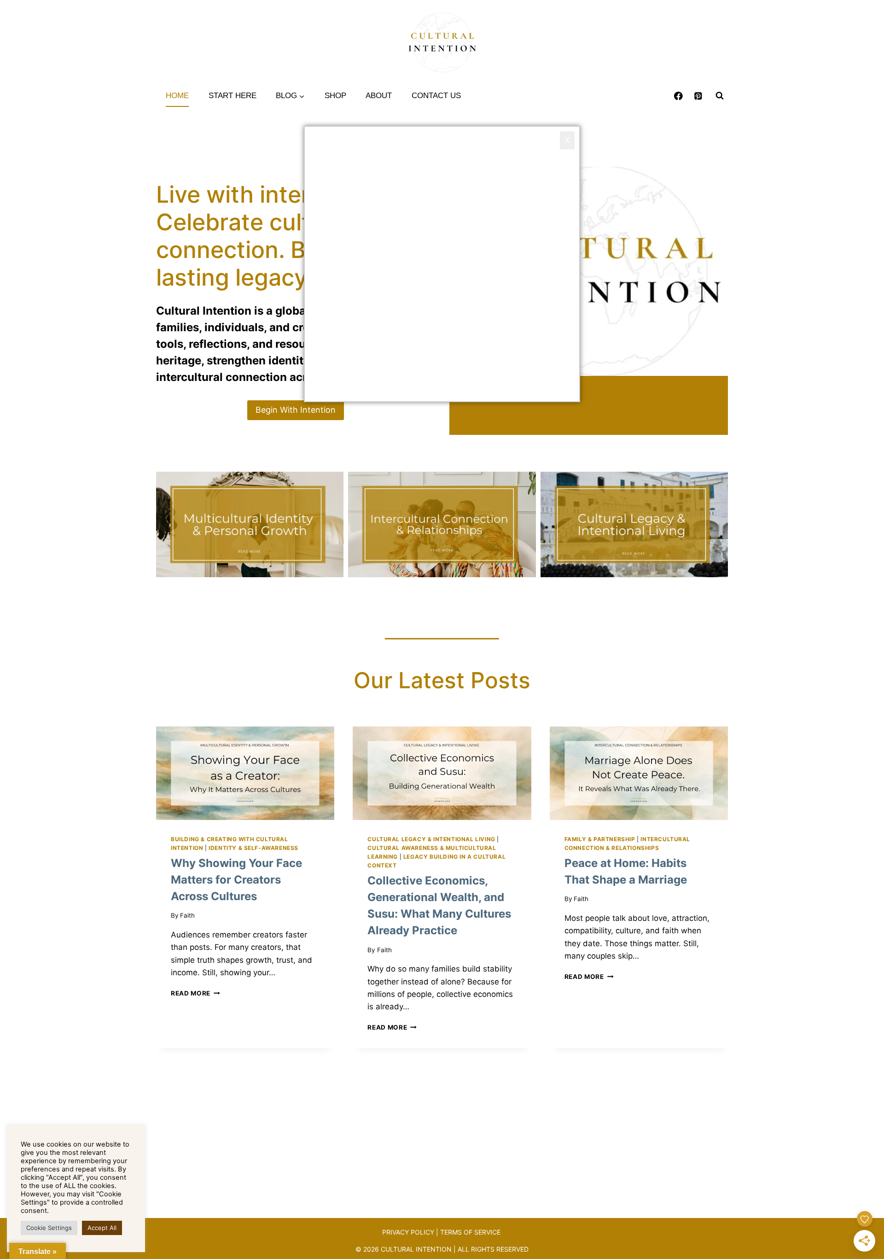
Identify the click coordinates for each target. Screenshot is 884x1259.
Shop (335, 95)
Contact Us (436, 95)
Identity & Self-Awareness (253, 847)
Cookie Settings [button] (49, 1227)
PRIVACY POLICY (408, 1232)
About (379, 95)
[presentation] (245, 773)
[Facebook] (678, 95)
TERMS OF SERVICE (471, 1232)
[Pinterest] (698, 95)
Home (177, 95)
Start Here (232, 95)
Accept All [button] (101, 1227)
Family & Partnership (599, 839)
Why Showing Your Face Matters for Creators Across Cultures (236, 879)
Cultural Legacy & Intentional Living (431, 839)
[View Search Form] (719, 96)
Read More (195, 993)
